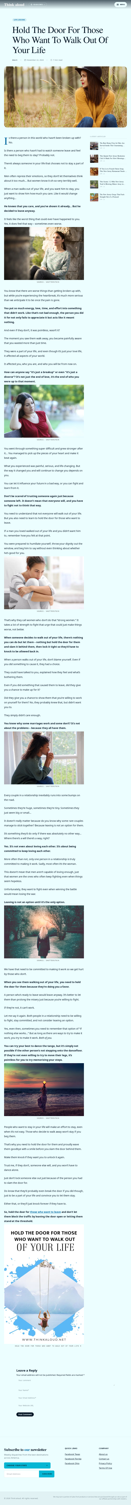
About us (103, 1454)
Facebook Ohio (72, 1463)
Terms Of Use (105, 1468)
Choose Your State (17, 1465)
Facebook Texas (72, 1454)
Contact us (104, 1458)
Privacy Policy (105, 1463)
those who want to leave (45, 1212)
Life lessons (19, 20)
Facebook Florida (73, 1458)
